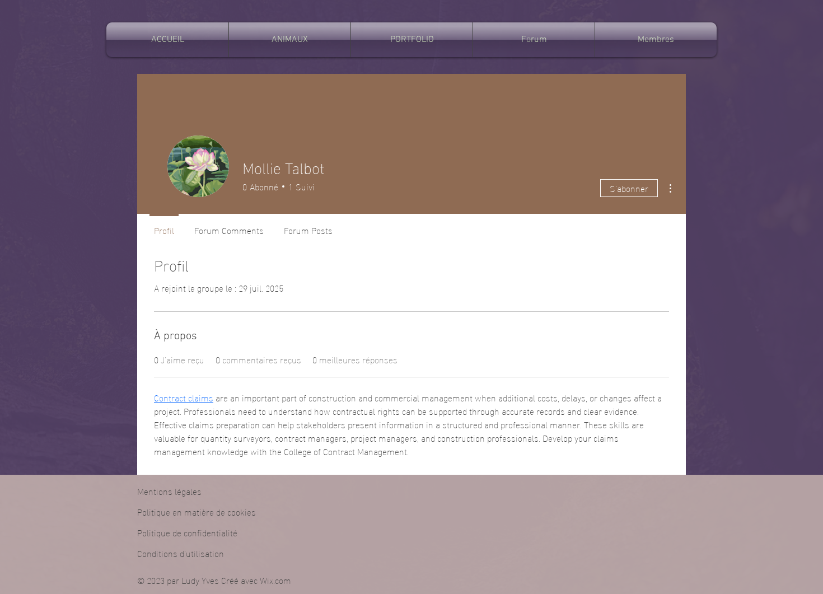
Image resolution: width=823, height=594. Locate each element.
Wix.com (275, 580)
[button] (289, 39)
